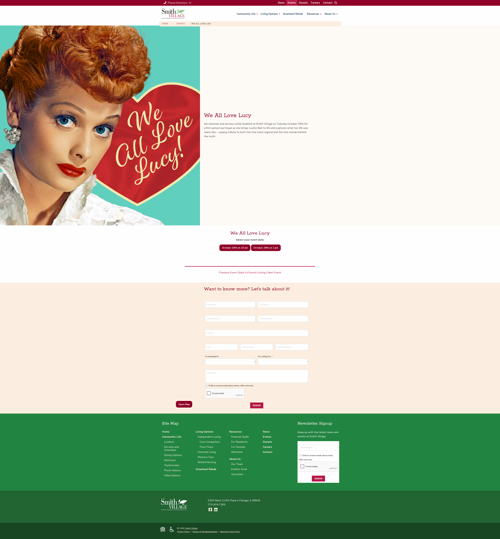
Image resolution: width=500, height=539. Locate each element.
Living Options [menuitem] (269, 14)
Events (292, 2)
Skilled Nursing (207, 462)
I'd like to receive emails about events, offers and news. (231, 386)
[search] (335, 2)
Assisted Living (207, 452)
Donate (303, 2)
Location (169, 442)
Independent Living (209, 437)
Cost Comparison (210, 442)
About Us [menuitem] (329, 14)
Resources (235, 431)
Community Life (171, 437)
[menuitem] (281, 3)
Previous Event (228, 272)
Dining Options (173, 455)
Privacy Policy (183, 531)
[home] (174, 14)
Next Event (274, 272)
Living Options (204, 431)
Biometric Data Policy (230, 531)
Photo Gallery (172, 470)
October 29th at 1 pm (266, 247)
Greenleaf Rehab (206, 469)
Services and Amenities (171, 448)
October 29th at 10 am (235, 247)
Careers (315, 2)
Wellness (170, 460)
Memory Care (206, 457)
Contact (327, 2)
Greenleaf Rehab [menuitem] (293, 14)
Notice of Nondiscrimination (204, 531)
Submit (257, 405)
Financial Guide (240, 437)
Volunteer (237, 474)
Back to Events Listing (252, 272)
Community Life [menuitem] (246, 14)
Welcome (237, 452)
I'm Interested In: (212, 356)
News (281, 2)
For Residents (239, 442)
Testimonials (171, 465)
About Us (235, 459)
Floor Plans (206, 447)
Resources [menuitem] (313, 14)
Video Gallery (172, 475)
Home (165, 23)
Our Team (237, 464)
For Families (238, 447)
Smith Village (191, 528)
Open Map (184, 404)
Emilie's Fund (239, 469)
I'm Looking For (265, 356)
